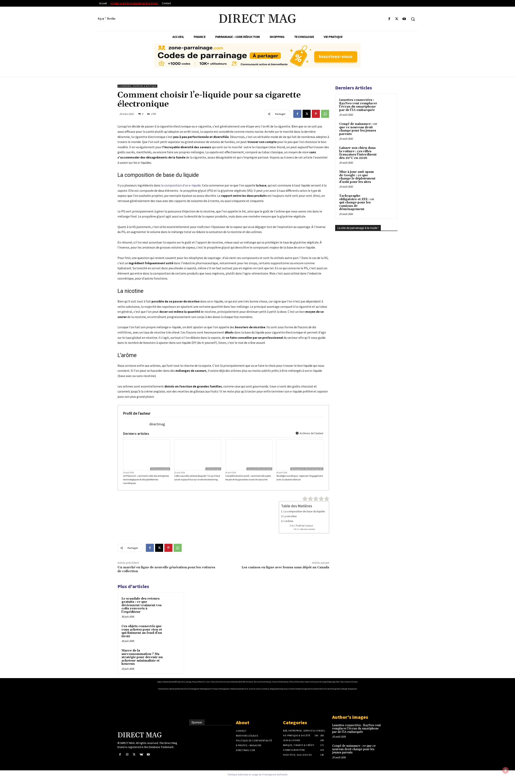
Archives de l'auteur (311, 433)
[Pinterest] (316, 114)
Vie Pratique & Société (160, 469)
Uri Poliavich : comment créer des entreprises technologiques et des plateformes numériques (146, 479)
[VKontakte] (141, 754)
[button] (413, 19)
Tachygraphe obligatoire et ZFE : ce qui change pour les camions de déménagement (356, 202)
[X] (397, 19)
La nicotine (290, 516)
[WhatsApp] (325, 114)
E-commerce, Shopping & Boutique (137, 86)
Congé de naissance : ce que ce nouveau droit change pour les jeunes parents (358, 129)
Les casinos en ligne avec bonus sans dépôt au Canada (285, 567)
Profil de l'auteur (304, 525)
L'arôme (288, 521)
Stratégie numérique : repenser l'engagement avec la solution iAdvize (299, 477)
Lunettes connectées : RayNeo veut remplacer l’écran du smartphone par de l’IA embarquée (358, 105)
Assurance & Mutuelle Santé (259, 469)
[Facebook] (389, 19)
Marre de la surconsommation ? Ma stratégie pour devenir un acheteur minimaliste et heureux (142, 657)
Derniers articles (307, 529)
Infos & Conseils (213, 469)
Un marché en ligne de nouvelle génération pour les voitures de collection (166, 569)
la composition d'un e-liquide (181, 185)
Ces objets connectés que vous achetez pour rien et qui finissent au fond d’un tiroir (142, 631)
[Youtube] (404, 19)
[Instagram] (127, 754)
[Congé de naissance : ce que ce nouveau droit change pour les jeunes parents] (386, 129)
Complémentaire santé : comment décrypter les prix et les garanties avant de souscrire (248, 477)
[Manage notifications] (505, 770)
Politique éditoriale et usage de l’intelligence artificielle (257, 774)
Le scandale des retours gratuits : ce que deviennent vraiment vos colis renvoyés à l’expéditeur (142, 605)
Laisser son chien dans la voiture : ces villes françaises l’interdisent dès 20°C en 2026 (358, 153)
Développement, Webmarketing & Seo (306, 469)
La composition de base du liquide (304, 511)
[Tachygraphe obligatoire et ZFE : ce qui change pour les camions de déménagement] (386, 201)
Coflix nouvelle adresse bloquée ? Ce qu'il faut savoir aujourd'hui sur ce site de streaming (197, 477)
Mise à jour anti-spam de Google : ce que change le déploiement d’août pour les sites (357, 177)
